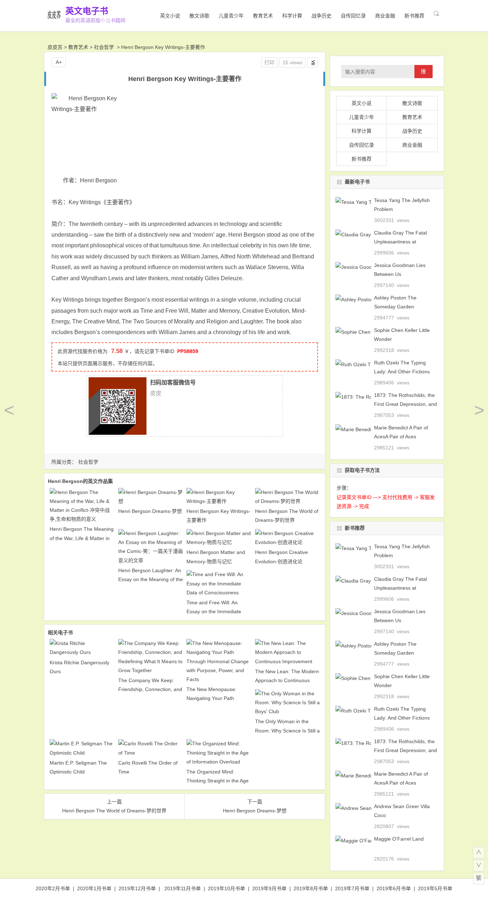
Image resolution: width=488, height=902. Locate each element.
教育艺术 (263, 16)
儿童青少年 (231, 16)
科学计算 (292, 16)
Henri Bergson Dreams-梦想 (150, 511)
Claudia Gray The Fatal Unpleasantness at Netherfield (400, 241)
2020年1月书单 (94, 888)
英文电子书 (86, 11)
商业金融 (385, 16)
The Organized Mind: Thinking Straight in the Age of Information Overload (217, 780)
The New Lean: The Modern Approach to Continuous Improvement (287, 680)
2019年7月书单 (352, 888)
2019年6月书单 (394, 888)
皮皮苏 (55, 47)
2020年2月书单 (53, 888)
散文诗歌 (199, 16)
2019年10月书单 (226, 888)
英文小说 (170, 16)
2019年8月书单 (311, 888)
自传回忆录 (353, 16)
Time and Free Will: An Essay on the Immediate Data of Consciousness (213, 611)
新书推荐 (414, 16)
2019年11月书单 (182, 888)
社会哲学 (104, 47)
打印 (269, 62)
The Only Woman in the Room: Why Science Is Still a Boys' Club (287, 730)
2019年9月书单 (269, 888)
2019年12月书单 (137, 888)
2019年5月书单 (435, 888)
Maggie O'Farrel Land (399, 839)
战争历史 (322, 16)
